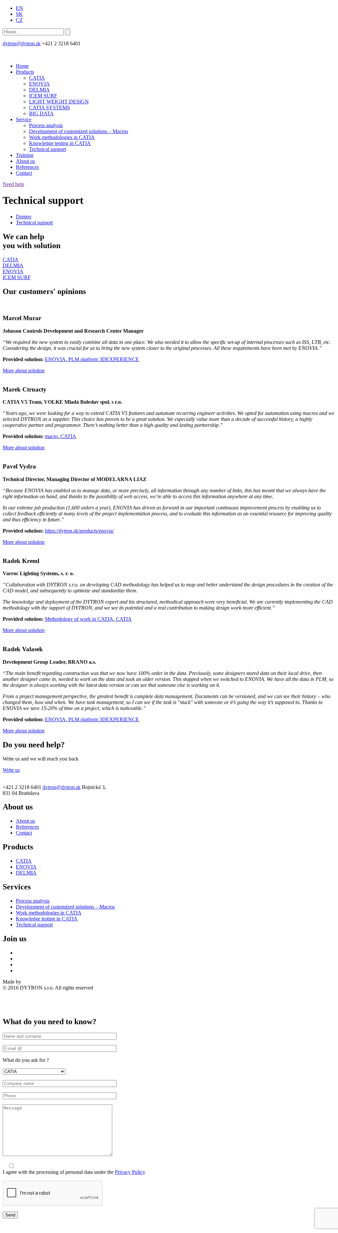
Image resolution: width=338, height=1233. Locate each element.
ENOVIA (39, 84)
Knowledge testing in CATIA (60, 143)
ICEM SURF (43, 95)
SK (19, 14)
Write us (11, 770)
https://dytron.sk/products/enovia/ (79, 531)
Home (22, 66)
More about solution (24, 370)
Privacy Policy (130, 1172)
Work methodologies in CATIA (62, 137)
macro (51, 436)
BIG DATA (41, 113)
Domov (24, 216)
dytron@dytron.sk (22, 43)
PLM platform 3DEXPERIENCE (103, 359)
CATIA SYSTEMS (49, 107)
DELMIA (39, 90)
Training (24, 155)
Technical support (47, 149)
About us (25, 161)
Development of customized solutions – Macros (78, 131)
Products (25, 72)
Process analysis (46, 125)
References (27, 167)
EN (19, 8)
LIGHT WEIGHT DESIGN (59, 101)
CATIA (37, 78)
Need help (13, 184)
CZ (19, 20)
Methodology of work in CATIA (79, 619)
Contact (24, 173)
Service (23, 119)
